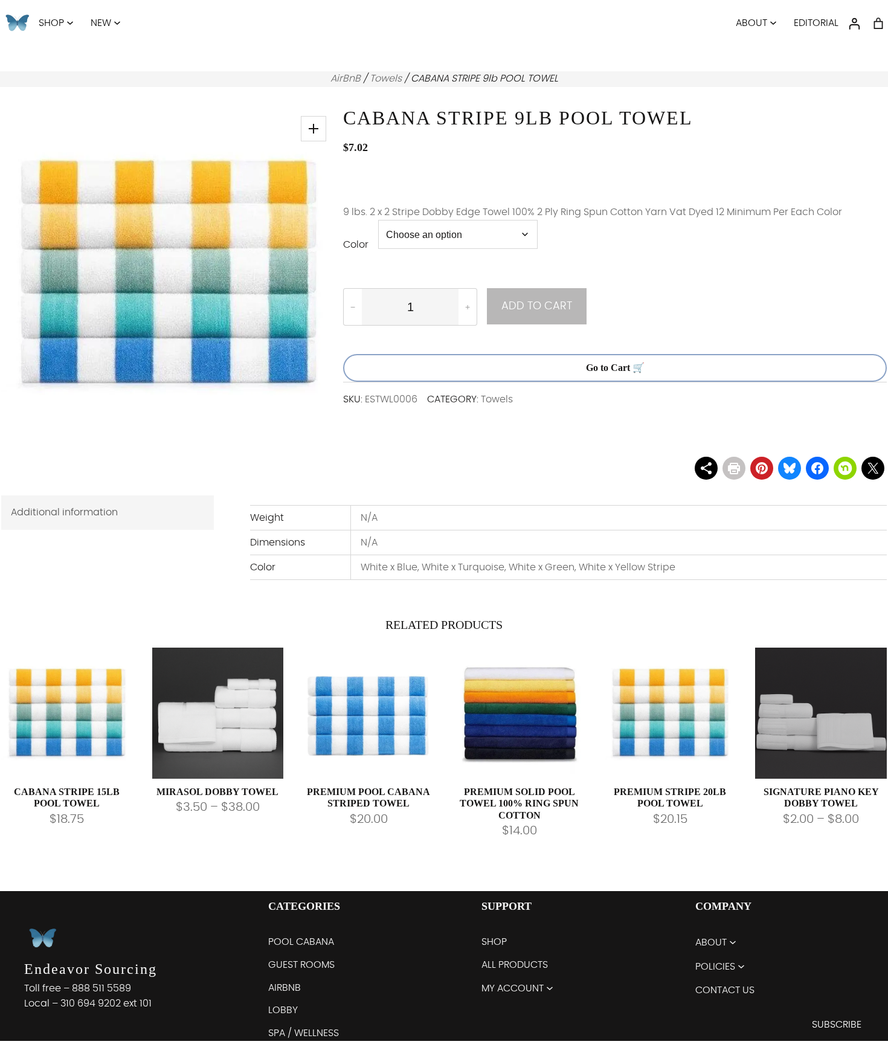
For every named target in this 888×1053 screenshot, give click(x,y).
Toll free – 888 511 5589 (77, 988)
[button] (313, 128)
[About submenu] (773, 22)
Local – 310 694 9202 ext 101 (88, 1003)
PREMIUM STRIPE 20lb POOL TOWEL (670, 797)
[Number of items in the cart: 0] (878, 23)
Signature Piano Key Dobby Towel (821, 797)
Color (355, 245)
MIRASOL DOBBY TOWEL (217, 792)
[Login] (854, 23)
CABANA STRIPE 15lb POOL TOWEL (67, 797)
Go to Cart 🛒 (615, 367)
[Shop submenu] (70, 22)
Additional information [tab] (64, 512)
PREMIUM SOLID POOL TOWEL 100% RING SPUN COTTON (519, 803)
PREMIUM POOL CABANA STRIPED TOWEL (368, 797)
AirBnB (345, 78)
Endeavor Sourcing (90, 969)
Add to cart (536, 306)
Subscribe (836, 1024)
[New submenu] (117, 22)
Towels (386, 78)
